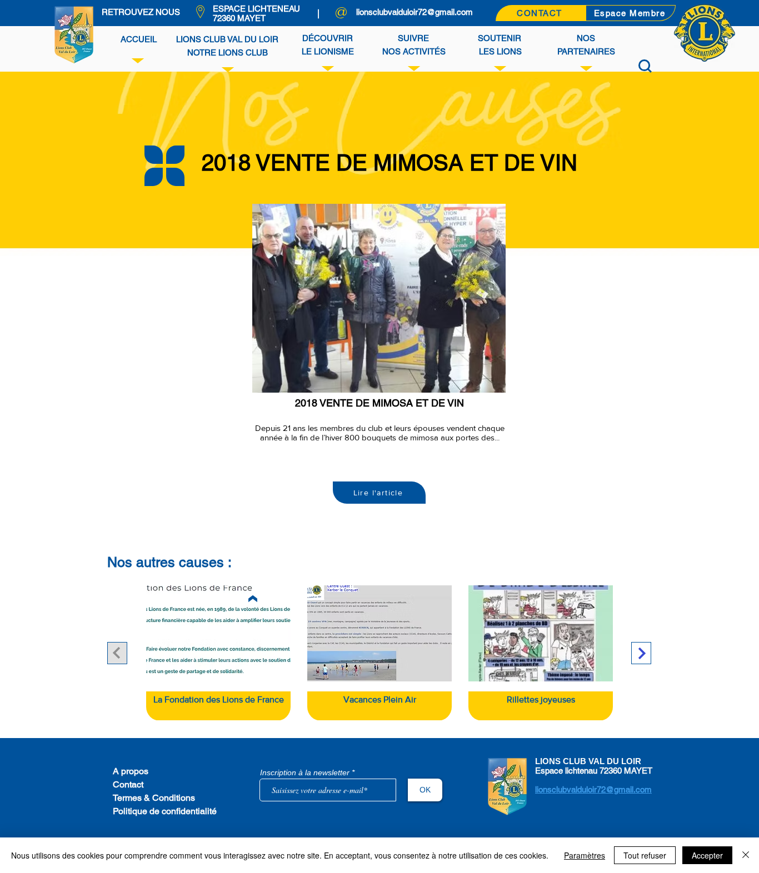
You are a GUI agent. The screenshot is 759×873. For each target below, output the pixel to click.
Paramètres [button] (584, 855)
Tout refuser (644, 855)
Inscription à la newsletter (304, 772)
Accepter (707, 855)
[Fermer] (745, 855)
